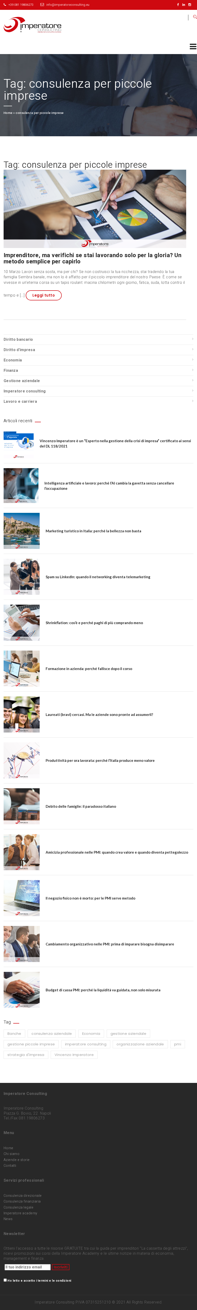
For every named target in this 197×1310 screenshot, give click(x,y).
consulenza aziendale (51, 1033)
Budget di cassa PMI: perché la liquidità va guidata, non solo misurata (103, 990)
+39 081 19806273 (20, 4)
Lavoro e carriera (20, 401)
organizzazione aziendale (140, 1044)
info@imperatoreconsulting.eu (67, 4)
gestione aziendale (128, 1033)
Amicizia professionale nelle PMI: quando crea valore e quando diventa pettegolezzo (117, 852)
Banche (14, 1033)
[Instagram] (190, 4)
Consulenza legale (18, 1207)
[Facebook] (179, 4)
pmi (177, 1044)
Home (8, 113)
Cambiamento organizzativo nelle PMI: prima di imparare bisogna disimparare (110, 944)
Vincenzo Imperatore (74, 1054)
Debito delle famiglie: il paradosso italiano (81, 806)
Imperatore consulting (25, 391)
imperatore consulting (85, 1044)
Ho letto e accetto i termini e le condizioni (39, 1281)
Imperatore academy (20, 1213)
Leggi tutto (43, 295)
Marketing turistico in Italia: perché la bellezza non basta (93, 531)
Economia (13, 360)
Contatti (10, 1165)
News (8, 1219)
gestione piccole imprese (31, 1044)
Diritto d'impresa (19, 350)
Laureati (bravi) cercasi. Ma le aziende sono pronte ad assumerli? (99, 714)
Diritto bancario (18, 339)
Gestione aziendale (22, 381)
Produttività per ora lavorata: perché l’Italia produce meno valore (100, 760)
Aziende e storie (17, 1159)
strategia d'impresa (25, 1054)
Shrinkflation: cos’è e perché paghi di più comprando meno (94, 623)
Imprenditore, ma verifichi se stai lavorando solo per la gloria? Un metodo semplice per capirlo (92, 258)
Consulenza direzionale (23, 1195)
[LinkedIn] (184, 4)
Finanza (11, 370)
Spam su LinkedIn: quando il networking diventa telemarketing (98, 577)
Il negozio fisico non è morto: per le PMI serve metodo (90, 898)
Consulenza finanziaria (22, 1201)
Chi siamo (11, 1153)
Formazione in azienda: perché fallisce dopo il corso (89, 668)
